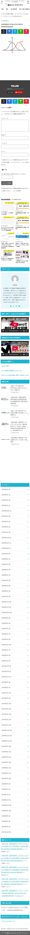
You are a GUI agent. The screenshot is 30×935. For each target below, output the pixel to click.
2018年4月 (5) (6, 826)
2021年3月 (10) (6, 714)
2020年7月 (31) (6, 757)
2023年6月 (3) (6, 569)
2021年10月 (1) (6, 676)
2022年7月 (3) (6, 628)
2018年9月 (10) (6, 810)
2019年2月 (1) (6, 789)
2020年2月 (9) (6, 784)
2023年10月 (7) (6, 548)
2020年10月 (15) (7, 741)
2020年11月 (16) (7, 735)
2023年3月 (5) (6, 585)
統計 (7, 9)
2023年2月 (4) (6, 591)
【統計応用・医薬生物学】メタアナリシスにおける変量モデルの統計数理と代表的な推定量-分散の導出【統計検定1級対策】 (14, 846)
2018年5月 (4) (6, 821)
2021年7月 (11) (6, 693)
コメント (4, 118)
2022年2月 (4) (6, 655)
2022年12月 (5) (6, 602)
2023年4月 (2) (6, 580)
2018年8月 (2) (6, 816)
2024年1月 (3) (6, 532)
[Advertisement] (15, 68)
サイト (3, 151)
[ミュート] (24, 331)
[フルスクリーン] (27, 331)
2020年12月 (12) (7, 730)
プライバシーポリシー (8, 921)
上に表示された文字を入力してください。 (14, 174)
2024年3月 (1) (6, 527)
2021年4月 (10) (6, 709)
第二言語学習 (14, 9)
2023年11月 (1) (6, 543)
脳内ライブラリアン (12, 933)
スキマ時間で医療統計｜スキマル (11, 370)
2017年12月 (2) (6, 832)
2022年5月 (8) (6, 639)
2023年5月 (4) (6, 575)
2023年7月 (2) (6, 564)
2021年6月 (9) (6, 698)
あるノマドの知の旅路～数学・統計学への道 (14, 375)
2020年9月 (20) (6, 746)
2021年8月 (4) (6, 687)
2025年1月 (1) (6, 505)
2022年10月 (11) (7, 612)
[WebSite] (11, 306)
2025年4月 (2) (6, 500)
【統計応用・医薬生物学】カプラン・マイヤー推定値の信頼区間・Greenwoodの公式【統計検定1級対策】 (14, 893)
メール (4, 143)
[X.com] (10, 92)
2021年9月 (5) (6, 682)
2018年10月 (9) (6, 805)
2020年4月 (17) (6, 773)
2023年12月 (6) (6, 537)
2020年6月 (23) (6, 762)
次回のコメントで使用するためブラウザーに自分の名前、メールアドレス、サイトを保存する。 (15, 162)
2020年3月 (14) (6, 778)
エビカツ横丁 (5, 366)
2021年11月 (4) (6, 671)
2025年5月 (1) (6, 494)
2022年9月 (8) (6, 618)
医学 (3, 9)
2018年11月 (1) (6, 800)
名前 (3, 135)
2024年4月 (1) (6, 521)
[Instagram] (16, 306)
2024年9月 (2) (6, 516)
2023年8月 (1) (6, 559)
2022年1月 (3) (6, 660)
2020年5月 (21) (6, 768)
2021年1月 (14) (6, 725)
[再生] (3, 331)
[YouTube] (19, 92)
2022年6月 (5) (6, 634)
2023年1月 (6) (6, 596)
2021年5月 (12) (6, 703)
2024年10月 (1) (6, 511)
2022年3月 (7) (6, 650)
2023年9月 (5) (6, 553)
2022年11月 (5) (6, 607)
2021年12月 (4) (6, 666)
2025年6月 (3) (6, 489)
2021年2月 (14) (6, 719)
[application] (15, 324)
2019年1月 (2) (6, 794)
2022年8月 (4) (6, 623)
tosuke (3, 875)
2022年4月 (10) (6, 644)
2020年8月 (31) (6, 751)
